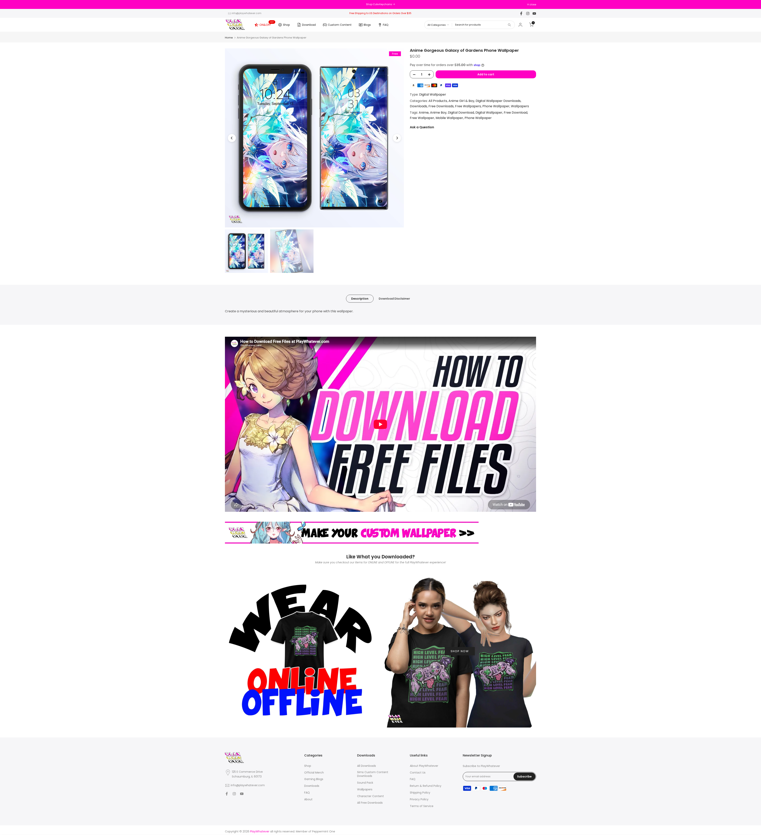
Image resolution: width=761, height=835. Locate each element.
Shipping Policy (420, 793)
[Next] (397, 138)
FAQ (385, 25)
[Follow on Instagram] (528, 13)
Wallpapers (520, 106)
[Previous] (232, 138)
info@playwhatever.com (246, 13)
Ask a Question (422, 127)
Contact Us (417, 773)
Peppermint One (323, 831)
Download (309, 25)
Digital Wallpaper (432, 94)
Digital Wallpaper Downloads (498, 101)
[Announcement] (380, 4)
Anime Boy (438, 112)
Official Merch (314, 773)
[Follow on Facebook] (521, 13)
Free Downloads (441, 106)
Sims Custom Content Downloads (372, 774)
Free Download (515, 112)
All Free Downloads (370, 803)
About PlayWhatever (424, 766)
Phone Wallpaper (496, 106)
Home (229, 37)
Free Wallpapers (468, 106)
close (230, 4)
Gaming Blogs (313, 779)
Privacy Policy (419, 799)
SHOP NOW (460, 651)
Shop (286, 25)
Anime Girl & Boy (461, 101)
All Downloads (366, 766)
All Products (437, 101)
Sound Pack (365, 783)
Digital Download (461, 112)
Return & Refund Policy (425, 786)
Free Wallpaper (422, 118)
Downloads (418, 106)
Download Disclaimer (394, 298)
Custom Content (340, 25)
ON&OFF (266, 24)
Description (359, 298)
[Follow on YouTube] (534, 13)
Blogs (367, 25)
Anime (424, 112)
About (308, 799)
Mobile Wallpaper (449, 118)
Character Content (370, 796)
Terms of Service (421, 806)
